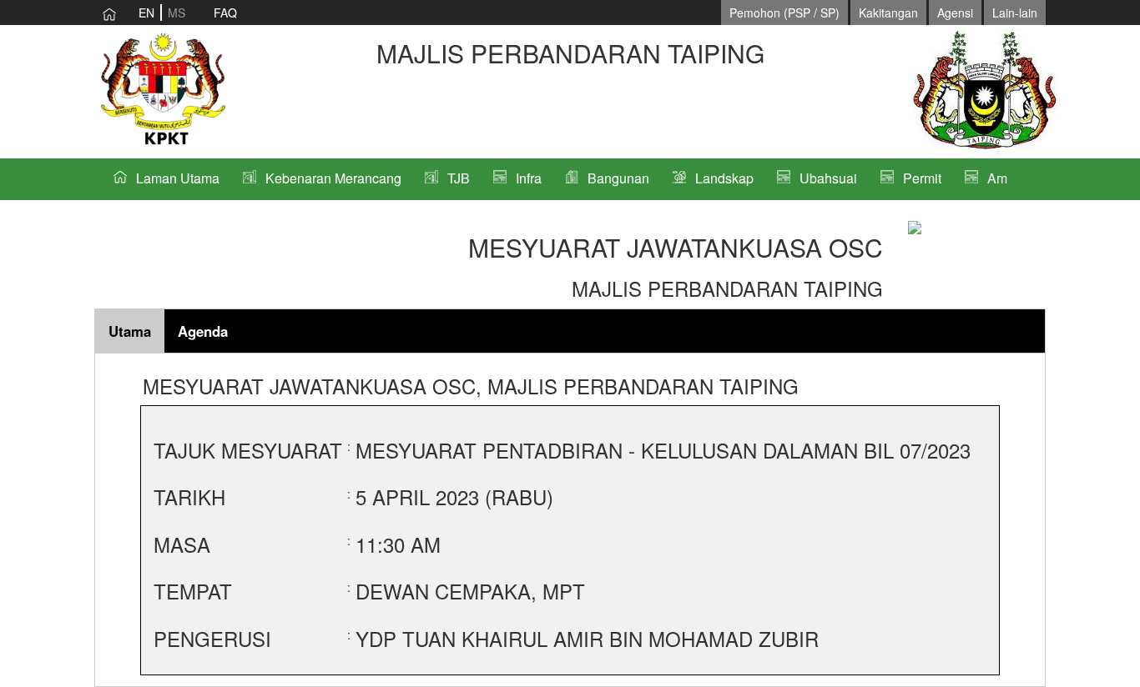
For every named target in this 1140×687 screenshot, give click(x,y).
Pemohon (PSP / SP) (784, 12)
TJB (458, 178)
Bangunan (618, 178)
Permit (922, 178)
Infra (529, 178)
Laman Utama (177, 178)
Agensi (955, 12)
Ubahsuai (828, 178)
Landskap (724, 178)
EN (146, 12)
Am (997, 178)
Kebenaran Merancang (333, 178)
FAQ (225, 12)
